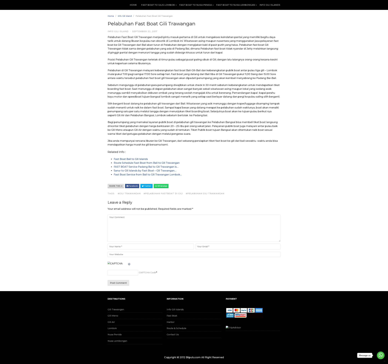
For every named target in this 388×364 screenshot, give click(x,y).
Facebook (133, 186)
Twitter (147, 186)
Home (133, 5)
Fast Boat (172, 315)
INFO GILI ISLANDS (270, 5)
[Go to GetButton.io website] (381, 361)
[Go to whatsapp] (381, 355)
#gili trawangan (129, 193)
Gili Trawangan (116, 309)
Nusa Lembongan (117, 341)
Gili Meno (113, 315)
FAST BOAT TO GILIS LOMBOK (158, 5)
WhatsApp (162, 186)
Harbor (170, 322)
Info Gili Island (125, 16)
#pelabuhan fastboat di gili (163, 193)
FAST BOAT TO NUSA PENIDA (195, 5)
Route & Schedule (176, 328)
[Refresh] (129, 263)
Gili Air (111, 322)
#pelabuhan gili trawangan (205, 193)
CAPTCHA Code (147, 272)
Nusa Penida (115, 334)
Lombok (112, 328)
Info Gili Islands (175, 309)
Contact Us (173, 334)
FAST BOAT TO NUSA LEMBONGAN (235, 5)
